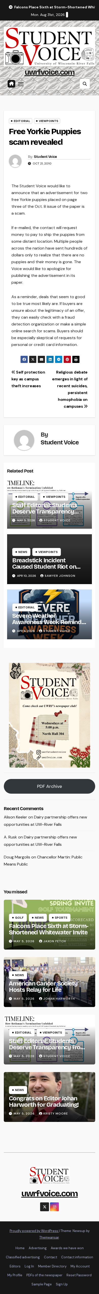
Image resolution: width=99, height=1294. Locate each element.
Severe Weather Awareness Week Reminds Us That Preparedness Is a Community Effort (48, 625)
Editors (15, 1266)
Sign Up (62, 1284)
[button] (85, 84)
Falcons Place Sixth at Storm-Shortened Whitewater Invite (48, 929)
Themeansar (49, 1237)
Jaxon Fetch (54, 941)
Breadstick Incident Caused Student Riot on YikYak (44, 567)
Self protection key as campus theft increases (28, 379)
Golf (19, 918)
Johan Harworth (59, 999)
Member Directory (52, 1266)
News (22, 552)
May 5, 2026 (25, 941)
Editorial (22, 121)
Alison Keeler (15, 817)
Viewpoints (48, 121)
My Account (80, 1266)
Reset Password (79, 1275)
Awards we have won (67, 1248)
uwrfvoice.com (50, 72)
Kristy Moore (55, 1114)
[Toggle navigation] (20, 83)
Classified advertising (23, 1257)
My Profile (14, 1275)
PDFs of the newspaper (44, 1275)
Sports (61, 918)
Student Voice (45, 157)
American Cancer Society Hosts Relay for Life (43, 986)
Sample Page (41, 1284)
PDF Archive (49, 786)
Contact (50, 1257)
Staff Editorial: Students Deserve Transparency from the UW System (44, 511)
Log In (29, 1266)
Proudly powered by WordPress (34, 1231)
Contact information (77, 1257)
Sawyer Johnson (60, 576)
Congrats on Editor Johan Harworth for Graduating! (44, 1101)
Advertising (38, 1248)
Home (20, 1248)
